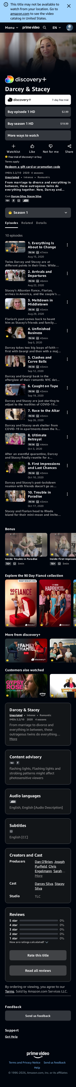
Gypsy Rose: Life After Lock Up (26, 686)
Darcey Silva (18, 196)
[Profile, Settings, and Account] (69, 27)
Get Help (11, 1036)
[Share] (69, 146)
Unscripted (12, 177)
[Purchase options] (67, 244)
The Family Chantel (26, 651)
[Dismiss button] (69, 6)
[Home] (31, 27)
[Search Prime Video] (44, 27)
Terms (9, 991)
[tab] (11, 223)
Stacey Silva (34, 196)
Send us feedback (55, 1062)
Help (37, 1067)
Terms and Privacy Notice (24, 1062)
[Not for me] (50, 146)
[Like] (32, 146)
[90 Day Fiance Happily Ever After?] (55, 603)
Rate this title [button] (38, 955)
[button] (29, 942)
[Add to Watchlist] (13, 146)
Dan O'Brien (44, 862)
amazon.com (19, 13)
